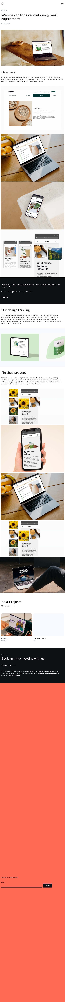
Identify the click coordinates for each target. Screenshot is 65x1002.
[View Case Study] (16, 627)
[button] (62, 3)
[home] (2, 3)
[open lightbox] (20, 347)
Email (2, 882)
